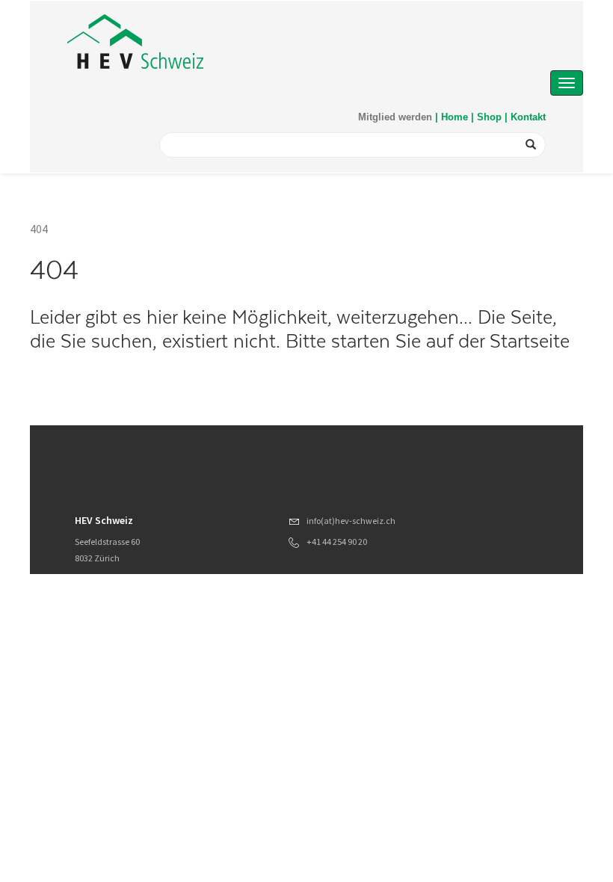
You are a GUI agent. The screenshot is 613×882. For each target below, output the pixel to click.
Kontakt (528, 117)
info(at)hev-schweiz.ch (350, 520)
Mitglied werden (395, 117)
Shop (489, 117)
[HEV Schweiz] (135, 41)
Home (454, 117)
